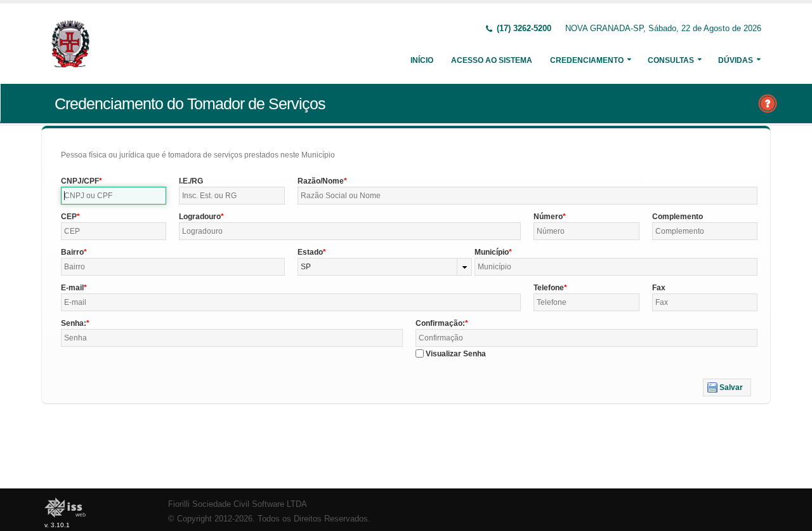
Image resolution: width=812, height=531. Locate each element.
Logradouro (200, 216)
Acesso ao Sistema (491, 60)
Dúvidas (735, 60)
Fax (658, 287)
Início (421, 60)
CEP (69, 216)
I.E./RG (191, 181)
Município (492, 252)
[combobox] (385, 267)
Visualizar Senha (456, 353)
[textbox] (113, 196)
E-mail (72, 287)
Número (548, 216)
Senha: (73, 323)
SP (306, 266)
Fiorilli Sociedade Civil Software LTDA (237, 504)
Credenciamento (587, 60)
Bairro (72, 252)
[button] (727, 387)
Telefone (549, 287)
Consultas (671, 60)
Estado (310, 252)
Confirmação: (440, 323)
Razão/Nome (321, 181)
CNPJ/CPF (80, 181)
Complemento (677, 216)
